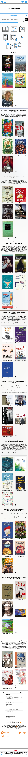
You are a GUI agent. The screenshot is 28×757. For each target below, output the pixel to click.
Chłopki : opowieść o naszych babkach (12, 709)
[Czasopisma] (22, 33)
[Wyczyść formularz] (23, 22)
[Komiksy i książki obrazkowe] (18, 49)
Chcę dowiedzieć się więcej (7, 754)
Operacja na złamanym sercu (10, 716)
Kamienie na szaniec (9, 698)
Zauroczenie (8, 717)
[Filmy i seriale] (22, 41)
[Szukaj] (26, 19)
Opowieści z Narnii (9, 696)
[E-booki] (6, 41)
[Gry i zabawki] (14, 41)
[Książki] (6, 33)
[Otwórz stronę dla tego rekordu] (8, 63)
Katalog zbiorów (13, 15)
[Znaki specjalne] (26, 22)
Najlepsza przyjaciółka (9, 712)
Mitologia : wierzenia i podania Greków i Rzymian (14, 697)
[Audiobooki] (14, 33)
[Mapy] (10, 49)
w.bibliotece (13, 726)
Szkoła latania (8, 705)
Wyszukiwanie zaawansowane (7, 22)
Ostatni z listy (8, 715)
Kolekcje (16, 22)
